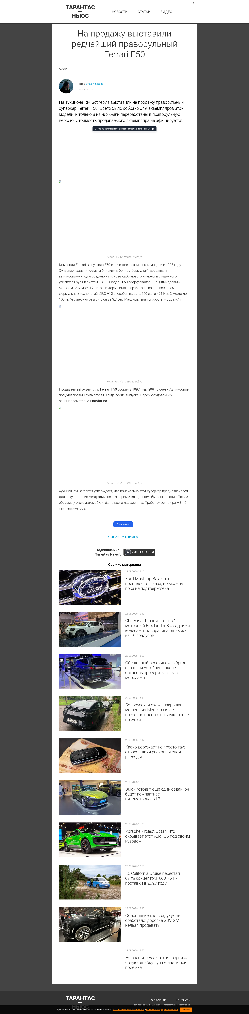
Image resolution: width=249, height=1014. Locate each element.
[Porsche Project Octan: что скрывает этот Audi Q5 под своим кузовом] (90, 839)
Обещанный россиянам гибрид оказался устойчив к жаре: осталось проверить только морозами (155, 670)
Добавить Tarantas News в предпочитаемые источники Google (124, 129)
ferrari (114, 536)
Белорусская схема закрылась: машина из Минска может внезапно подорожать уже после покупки (157, 712)
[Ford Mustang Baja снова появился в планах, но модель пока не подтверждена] (90, 587)
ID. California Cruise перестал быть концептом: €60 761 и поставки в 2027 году (152, 878)
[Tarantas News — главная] (80, 11)
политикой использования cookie (128, 1009)
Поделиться (123, 524)
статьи (144, 12)
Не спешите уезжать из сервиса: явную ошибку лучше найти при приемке (156, 962)
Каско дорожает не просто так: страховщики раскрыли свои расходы (155, 751)
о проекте (158, 1000)
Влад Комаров (94, 83)
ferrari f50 (131, 536)
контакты (183, 1000)
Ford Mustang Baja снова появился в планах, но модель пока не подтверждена (154, 583)
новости (120, 12)
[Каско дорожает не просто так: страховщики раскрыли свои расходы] (90, 755)
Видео (166, 12)
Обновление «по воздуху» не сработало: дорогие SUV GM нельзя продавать (152, 920)
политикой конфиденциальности (162, 1009)
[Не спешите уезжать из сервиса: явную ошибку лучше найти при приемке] (90, 966)
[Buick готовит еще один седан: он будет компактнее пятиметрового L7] (90, 797)
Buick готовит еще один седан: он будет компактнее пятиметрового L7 (157, 794)
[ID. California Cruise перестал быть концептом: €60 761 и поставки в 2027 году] (90, 882)
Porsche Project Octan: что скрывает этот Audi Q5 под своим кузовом (157, 836)
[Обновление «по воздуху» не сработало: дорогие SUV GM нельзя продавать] (90, 924)
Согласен (186, 1010)
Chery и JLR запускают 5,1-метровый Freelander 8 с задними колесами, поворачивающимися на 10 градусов (157, 628)
